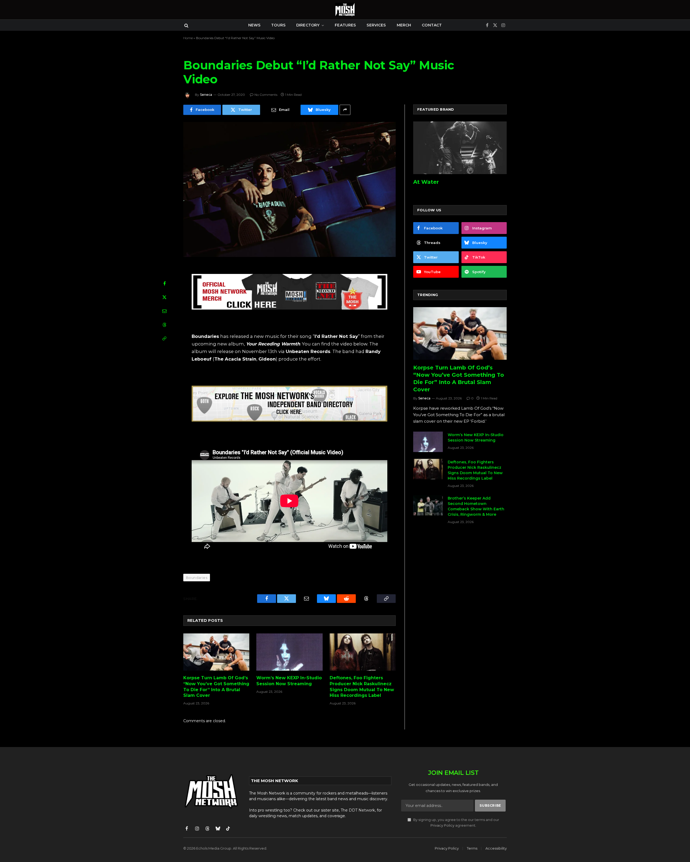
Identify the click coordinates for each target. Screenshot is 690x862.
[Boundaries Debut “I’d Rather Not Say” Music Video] (289, 189)
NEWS (254, 25)
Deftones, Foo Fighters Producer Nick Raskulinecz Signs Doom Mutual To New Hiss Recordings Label (362, 686)
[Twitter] (164, 297)
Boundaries (196, 577)
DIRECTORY (307, 25)
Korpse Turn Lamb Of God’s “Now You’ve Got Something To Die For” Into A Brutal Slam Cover (216, 686)
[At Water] (460, 147)
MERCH (404, 25)
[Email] (164, 311)
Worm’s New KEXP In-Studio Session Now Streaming (289, 680)
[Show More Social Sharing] (345, 110)
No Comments (265, 95)
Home (188, 38)
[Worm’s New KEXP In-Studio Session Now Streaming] (289, 652)
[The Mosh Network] (345, 9)
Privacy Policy (442, 825)
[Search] (185, 25)
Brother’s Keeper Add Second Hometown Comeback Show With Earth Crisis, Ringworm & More (476, 506)
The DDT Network (358, 810)
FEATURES (345, 25)
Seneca (206, 95)
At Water (426, 182)
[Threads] (164, 324)
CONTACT (432, 25)
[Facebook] (164, 283)
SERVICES (376, 25)
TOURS (278, 25)
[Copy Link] (164, 338)
